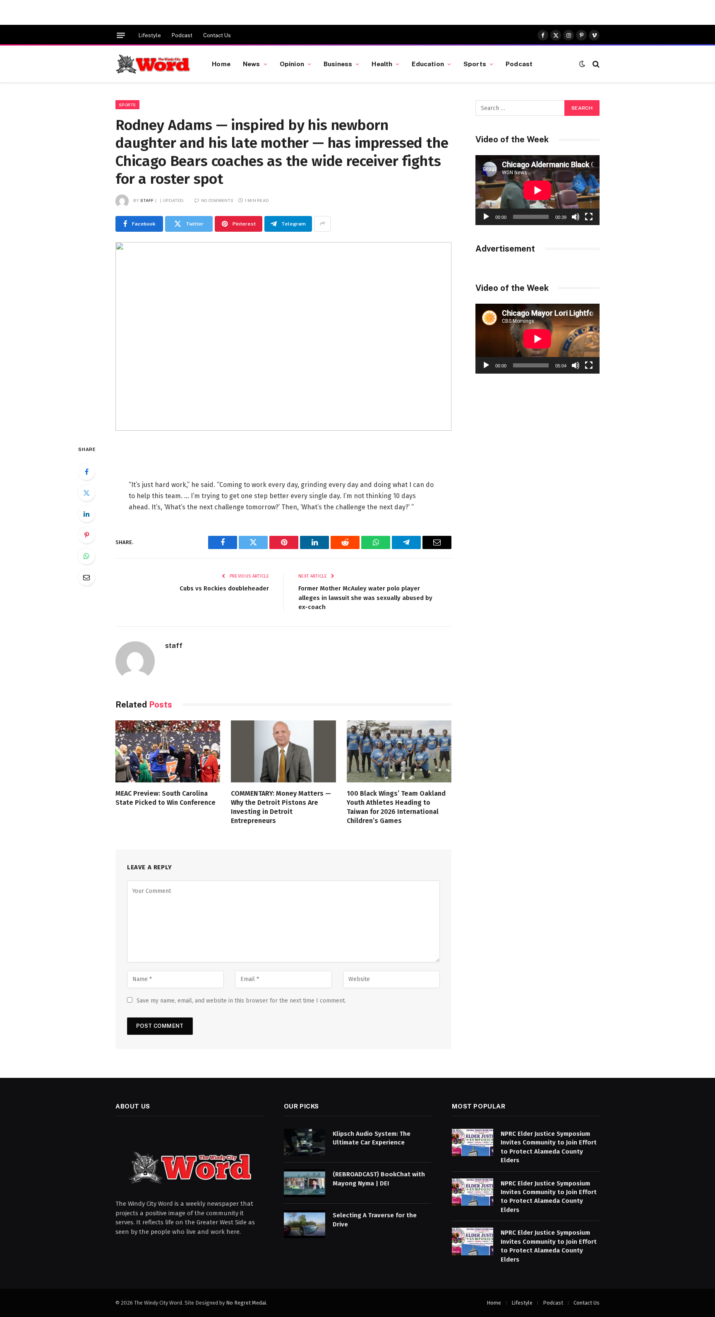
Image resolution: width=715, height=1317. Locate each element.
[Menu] (121, 35)
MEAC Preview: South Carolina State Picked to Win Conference (165, 797)
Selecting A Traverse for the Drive (375, 1219)
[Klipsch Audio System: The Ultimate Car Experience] (304, 1142)
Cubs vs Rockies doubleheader (224, 588)
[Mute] (575, 217)
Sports (474, 63)
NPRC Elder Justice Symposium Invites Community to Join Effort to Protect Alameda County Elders (549, 1147)
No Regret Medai (246, 1303)
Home (221, 63)
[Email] (86, 577)
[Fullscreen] (589, 217)
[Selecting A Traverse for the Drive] (304, 1224)
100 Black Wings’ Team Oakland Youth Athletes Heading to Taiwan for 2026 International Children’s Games (396, 806)
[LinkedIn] (86, 514)
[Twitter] (86, 493)
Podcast (182, 35)
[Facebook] (86, 471)
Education (428, 63)
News (251, 63)
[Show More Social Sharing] (322, 224)
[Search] (595, 64)
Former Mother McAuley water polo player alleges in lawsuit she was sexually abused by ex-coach (365, 598)
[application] (537, 190)
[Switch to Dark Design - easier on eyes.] (582, 63)
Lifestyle (150, 35)
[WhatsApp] (86, 556)
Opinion (292, 63)
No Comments (217, 200)
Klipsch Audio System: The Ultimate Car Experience (371, 1138)
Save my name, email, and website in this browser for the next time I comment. (241, 1000)
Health (382, 63)
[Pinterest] (86, 535)
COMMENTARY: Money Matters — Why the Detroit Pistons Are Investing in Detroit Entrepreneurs (281, 806)
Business (338, 63)
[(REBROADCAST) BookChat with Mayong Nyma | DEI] (304, 1183)
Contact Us (217, 35)
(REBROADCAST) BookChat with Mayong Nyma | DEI (379, 1179)
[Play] (486, 217)
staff (147, 200)
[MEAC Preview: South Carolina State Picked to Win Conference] (167, 751)
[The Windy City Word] (153, 64)
